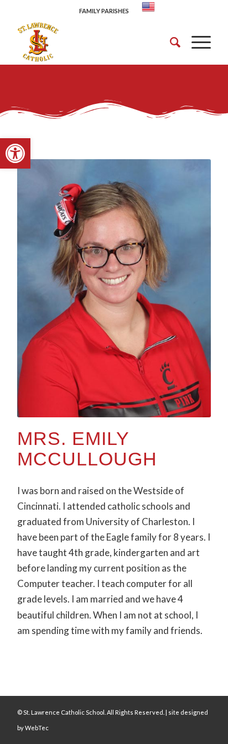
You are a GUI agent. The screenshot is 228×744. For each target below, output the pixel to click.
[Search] (169, 42)
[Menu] (195, 42)
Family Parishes (104, 10)
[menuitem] (104, 9)
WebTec (37, 727)
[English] (148, 10)
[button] (15, 153)
